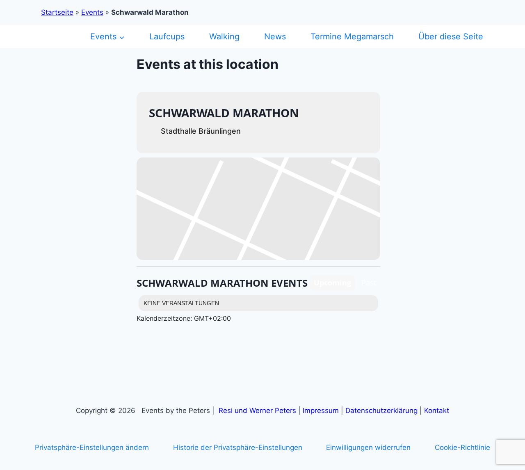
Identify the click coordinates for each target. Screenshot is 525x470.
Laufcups (167, 36)
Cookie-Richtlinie (462, 447)
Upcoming (332, 282)
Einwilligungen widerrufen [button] (368, 447)
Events (92, 12)
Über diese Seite (450, 36)
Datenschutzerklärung (381, 410)
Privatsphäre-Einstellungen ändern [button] (92, 447)
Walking (224, 36)
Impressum (321, 410)
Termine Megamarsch (352, 36)
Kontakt (436, 410)
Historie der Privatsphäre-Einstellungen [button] (237, 447)
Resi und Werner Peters (257, 410)
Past (368, 282)
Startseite (57, 12)
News (275, 36)
